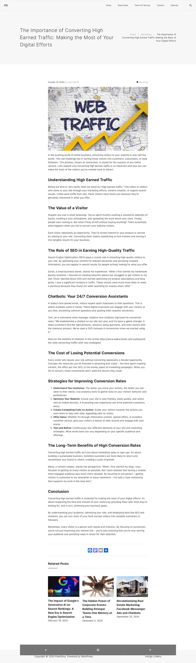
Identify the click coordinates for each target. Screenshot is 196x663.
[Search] (190, 5)
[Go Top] (191, 657)
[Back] (98, 650)
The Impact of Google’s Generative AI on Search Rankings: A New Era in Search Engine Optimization (63, 608)
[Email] (100, 550)
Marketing (143, 82)
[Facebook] (90, 550)
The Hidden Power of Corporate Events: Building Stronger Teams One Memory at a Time (97, 609)
